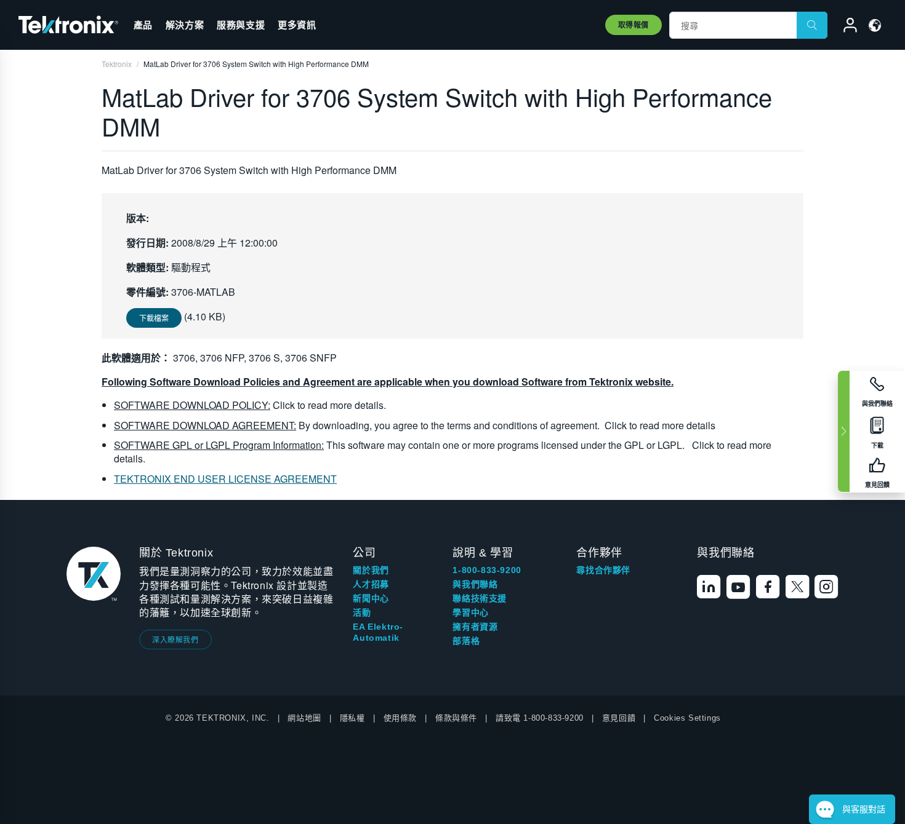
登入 (844, 27)
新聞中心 (370, 598)
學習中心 (470, 612)
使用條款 (400, 718)
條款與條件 (456, 718)
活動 (362, 612)
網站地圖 (304, 718)
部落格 (466, 641)
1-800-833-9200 (486, 570)
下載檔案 (154, 317)
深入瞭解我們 (175, 639)
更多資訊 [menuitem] (297, 24)
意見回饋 (618, 718)
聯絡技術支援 (479, 598)
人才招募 (370, 584)
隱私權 (352, 718)
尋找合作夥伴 (603, 570)
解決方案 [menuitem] (185, 24)
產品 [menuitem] (143, 24)
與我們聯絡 (474, 584)
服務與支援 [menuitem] (241, 24)
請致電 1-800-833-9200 (540, 718)
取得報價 (633, 24)
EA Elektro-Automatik (378, 632)
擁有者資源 (474, 627)
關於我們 (370, 570)
